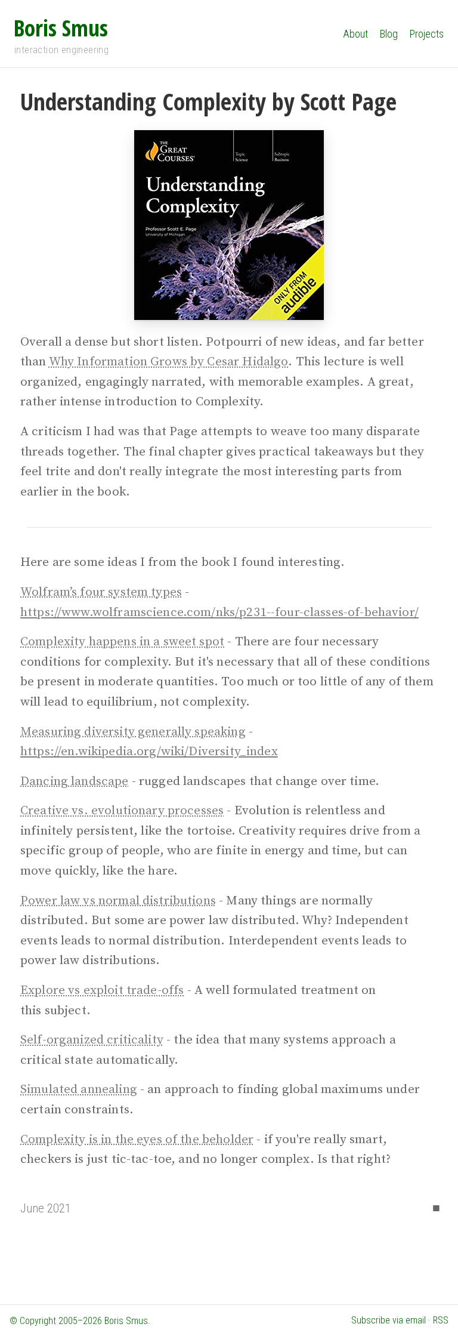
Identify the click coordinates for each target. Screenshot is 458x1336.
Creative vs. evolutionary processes (122, 810)
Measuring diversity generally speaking (133, 732)
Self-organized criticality (91, 1040)
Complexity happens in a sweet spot (122, 641)
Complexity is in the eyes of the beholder (136, 1139)
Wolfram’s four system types (101, 592)
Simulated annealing (78, 1089)
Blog (389, 33)
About (355, 33)
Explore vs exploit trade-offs (102, 990)
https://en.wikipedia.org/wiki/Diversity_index (149, 751)
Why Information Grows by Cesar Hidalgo (169, 362)
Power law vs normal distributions (118, 901)
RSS (440, 1320)
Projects (427, 33)
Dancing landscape (74, 781)
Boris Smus (61, 27)
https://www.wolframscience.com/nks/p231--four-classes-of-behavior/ (219, 612)
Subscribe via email (388, 1320)
